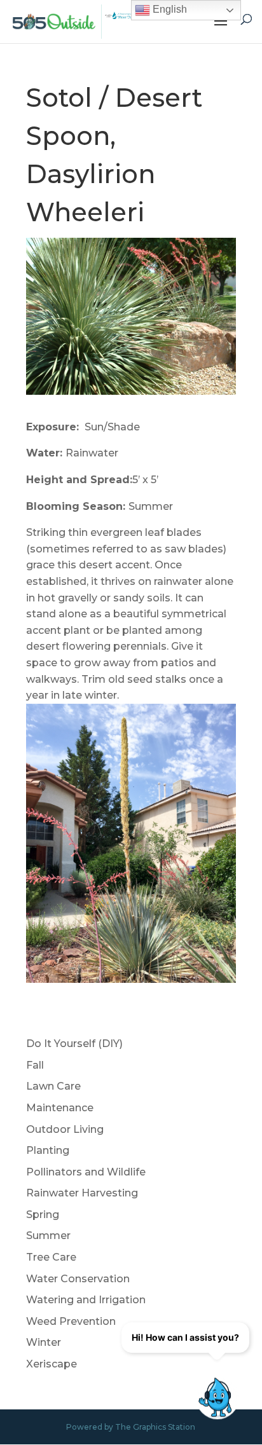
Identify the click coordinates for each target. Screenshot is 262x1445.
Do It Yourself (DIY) (74, 1044)
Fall (35, 1065)
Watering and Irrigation (86, 1300)
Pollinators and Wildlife (86, 1172)
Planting (47, 1150)
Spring (42, 1215)
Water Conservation (78, 1279)
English (168, 9)
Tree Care (51, 1257)
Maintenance (59, 1108)
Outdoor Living (65, 1129)
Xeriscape (51, 1364)
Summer (48, 1235)
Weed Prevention (71, 1321)
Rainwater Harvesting (82, 1193)
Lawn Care (53, 1086)
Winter (43, 1342)
